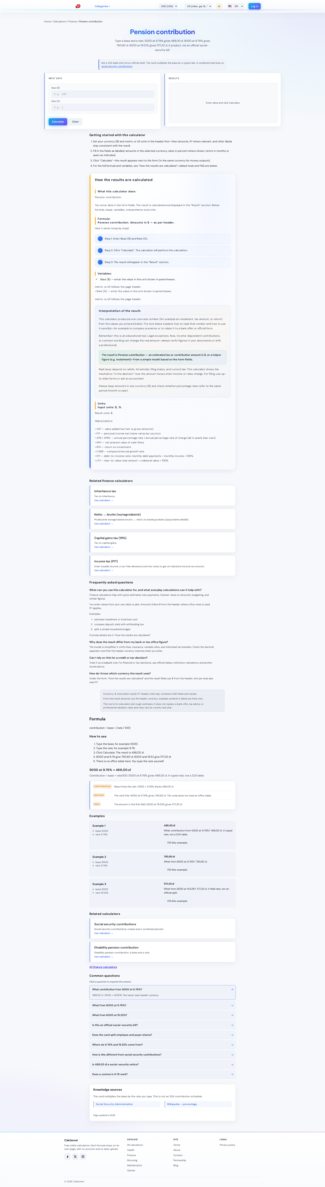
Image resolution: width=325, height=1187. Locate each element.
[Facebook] (67, 1156)
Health (130, 1150)
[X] (75, 1156)
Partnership (179, 1160)
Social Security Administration (114, 1104)
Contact (178, 1155)
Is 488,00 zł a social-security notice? (115, 1064)
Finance (72, 21)
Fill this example (177, 842)
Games (131, 1170)
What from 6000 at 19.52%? (109, 1015)
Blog (175, 1165)
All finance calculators (103, 967)
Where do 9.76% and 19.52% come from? (117, 1044)
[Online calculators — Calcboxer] (77, 6)
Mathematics (134, 1165)
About (176, 1150)
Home (47, 21)
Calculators (59, 21)
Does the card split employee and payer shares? (122, 1035)
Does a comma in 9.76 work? (110, 1074)
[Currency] (166, 6)
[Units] (197, 6)
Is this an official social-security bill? (115, 1025)
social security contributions (116, 66)
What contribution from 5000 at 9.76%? (117, 989)
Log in (254, 6)
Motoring (132, 1160)
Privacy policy (227, 1144)
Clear (75, 121)
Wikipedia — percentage (182, 1104)
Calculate (58, 121)
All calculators (135, 1144)
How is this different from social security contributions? (126, 1054)
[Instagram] (83, 1156)
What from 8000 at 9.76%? (109, 1005)
